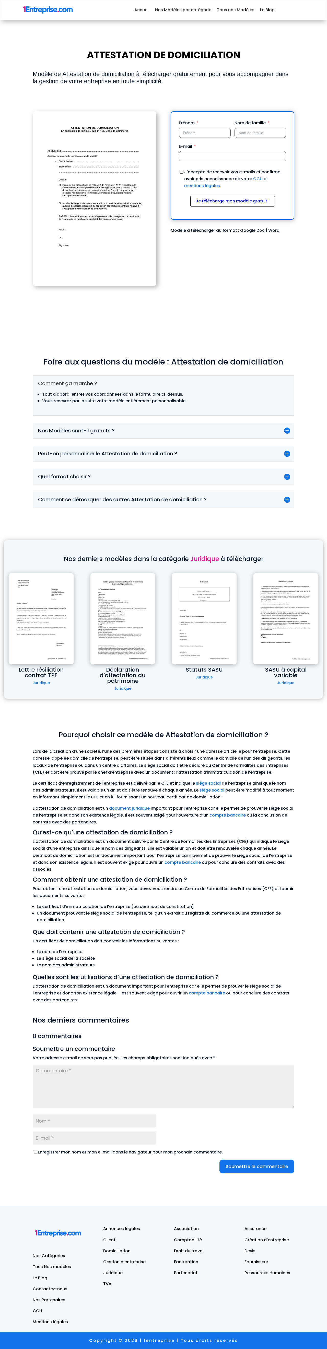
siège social (208, 783)
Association (186, 1229)
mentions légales (202, 186)
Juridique (41, 682)
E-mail (185, 146)
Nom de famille (250, 123)
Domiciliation (117, 1251)
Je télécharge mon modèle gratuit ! (233, 201)
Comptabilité (188, 1240)
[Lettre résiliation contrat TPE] (41, 618)
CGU (258, 179)
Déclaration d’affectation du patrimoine (123, 675)
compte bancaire (227, 815)
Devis (249, 1251)
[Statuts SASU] (204, 618)
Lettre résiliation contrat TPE (41, 672)
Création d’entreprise (266, 1240)
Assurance (255, 1229)
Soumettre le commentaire (257, 1166)
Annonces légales (121, 1229)
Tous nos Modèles (235, 10)
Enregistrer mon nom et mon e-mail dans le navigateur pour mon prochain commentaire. (130, 1152)
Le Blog (267, 10)
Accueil (141, 10)
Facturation (186, 1262)
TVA (107, 1284)
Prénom (187, 123)
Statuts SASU (204, 670)
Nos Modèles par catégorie (183, 10)
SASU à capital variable (286, 672)
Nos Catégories (49, 1256)
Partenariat (185, 1273)
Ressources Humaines (267, 1273)
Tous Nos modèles (52, 1267)
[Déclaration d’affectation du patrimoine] (122, 618)
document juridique (129, 808)
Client (109, 1240)
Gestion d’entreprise (124, 1262)
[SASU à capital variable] (285, 618)
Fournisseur (256, 1262)
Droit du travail (189, 1251)
